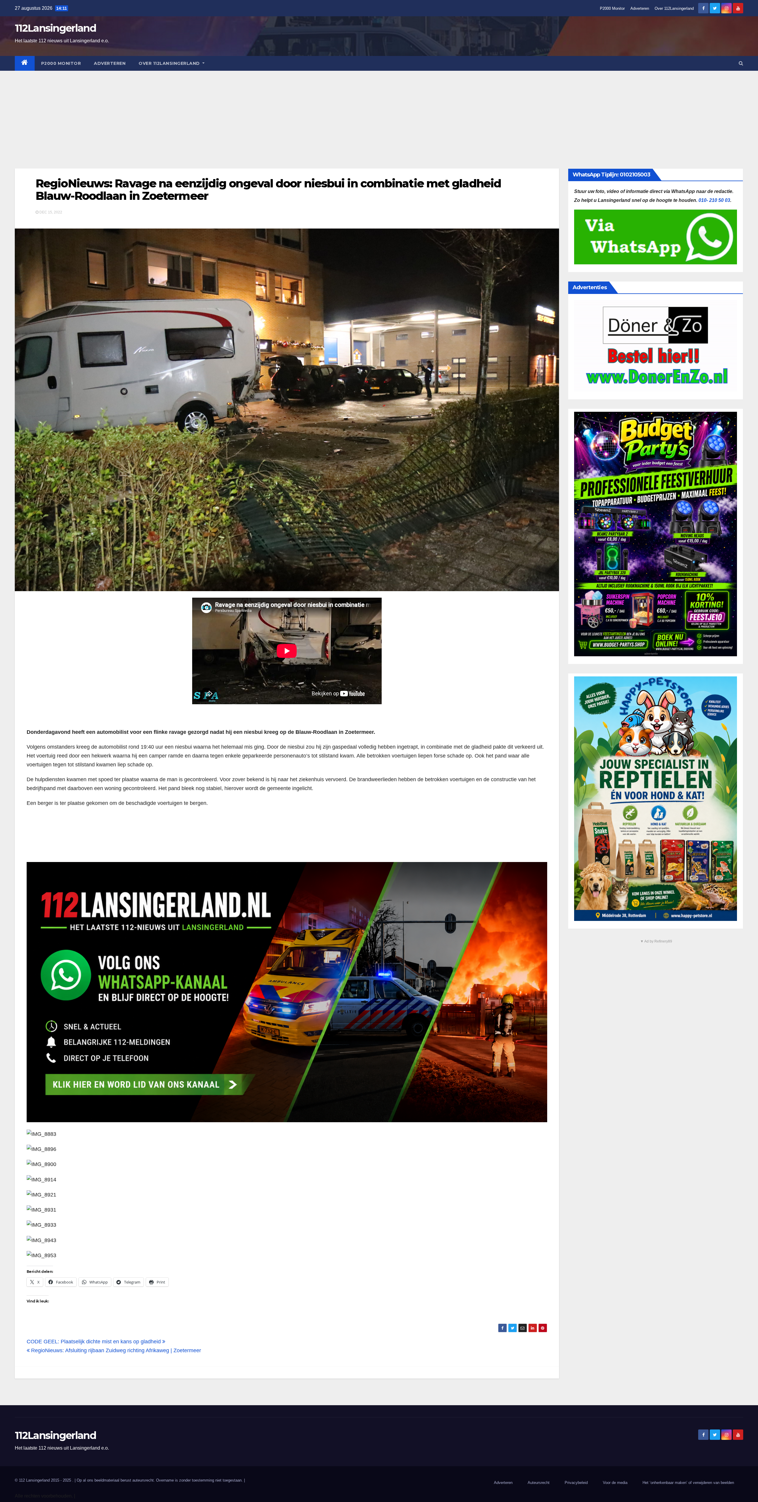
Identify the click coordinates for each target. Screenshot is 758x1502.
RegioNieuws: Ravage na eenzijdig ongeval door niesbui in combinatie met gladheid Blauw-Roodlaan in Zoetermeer (268, 189)
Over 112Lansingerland (674, 8)
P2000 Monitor (612, 8)
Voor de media (615, 1482)
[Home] (25, 63)
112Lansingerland (55, 28)
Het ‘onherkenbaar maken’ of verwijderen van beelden (688, 1482)
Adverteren (639, 8)
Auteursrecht (539, 1482)
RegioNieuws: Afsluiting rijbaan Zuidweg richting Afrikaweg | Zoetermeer (115, 1350)
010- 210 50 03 (714, 200)
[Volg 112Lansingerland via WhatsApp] (287, 992)
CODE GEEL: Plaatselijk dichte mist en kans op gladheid (94, 1342)
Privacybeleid (576, 1482)
